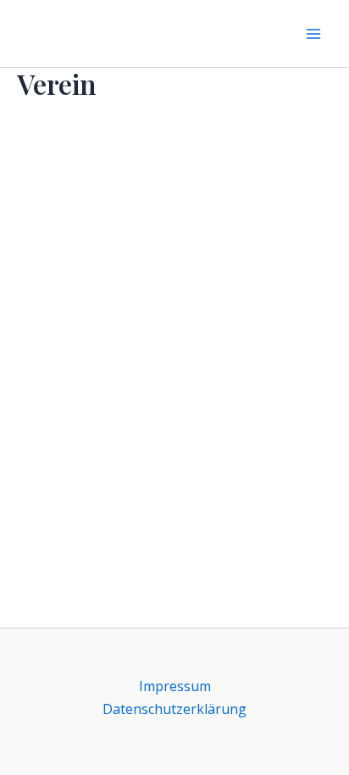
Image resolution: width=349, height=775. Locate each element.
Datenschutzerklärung (174, 709)
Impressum (175, 686)
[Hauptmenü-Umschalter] (313, 34)
